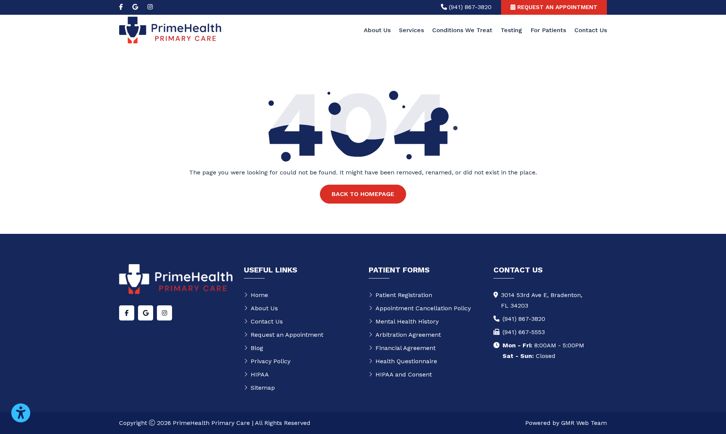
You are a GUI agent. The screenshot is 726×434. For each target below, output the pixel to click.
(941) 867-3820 (524, 318)
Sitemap (263, 387)
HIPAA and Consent (403, 374)
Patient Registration (403, 295)
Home (259, 295)
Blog (257, 348)
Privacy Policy (270, 361)
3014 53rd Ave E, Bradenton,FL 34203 (541, 300)
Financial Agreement (405, 348)
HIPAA (260, 374)
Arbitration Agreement (408, 334)
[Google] (135, 7)
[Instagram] (150, 7)
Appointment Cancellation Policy (423, 308)
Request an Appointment (287, 334)
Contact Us (590, 30)
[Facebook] (121, 7)
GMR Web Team (584, 422)
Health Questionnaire (406, 361)
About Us (377, 30)
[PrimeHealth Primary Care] (170, 29)
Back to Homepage (363, 194)
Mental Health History (407, 321)
